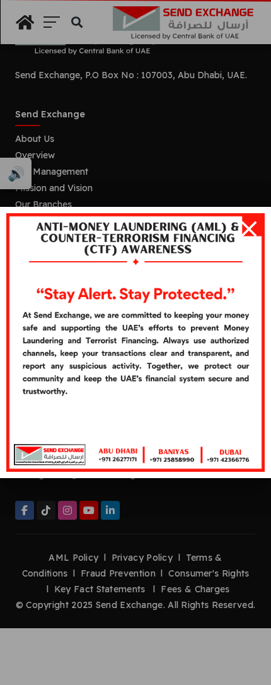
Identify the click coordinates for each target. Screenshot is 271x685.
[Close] (249, 229)
